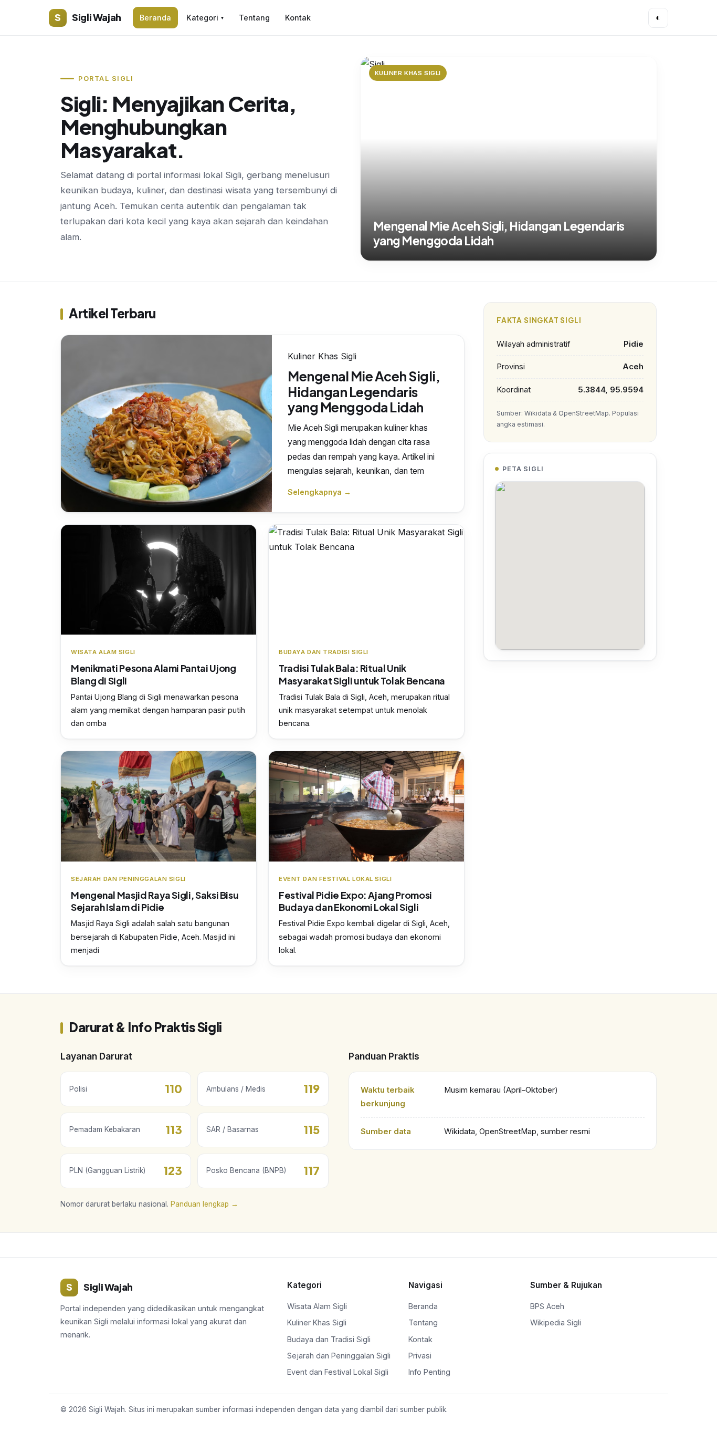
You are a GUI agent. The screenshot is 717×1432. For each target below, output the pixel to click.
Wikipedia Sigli (555, 1322)
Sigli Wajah (88, 17)
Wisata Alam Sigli (317, 1306)
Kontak (298, 17)
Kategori (205, 17)
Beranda (155, 17)
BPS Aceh (547, 1306)
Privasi (419, 1355)
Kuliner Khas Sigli (316, 1322)
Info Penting (429, 1371)
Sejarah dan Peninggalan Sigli (339, 1355)
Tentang (254, 17)
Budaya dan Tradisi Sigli (329, 1339)
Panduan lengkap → (204, 1204)
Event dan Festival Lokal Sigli (337, 1371)
